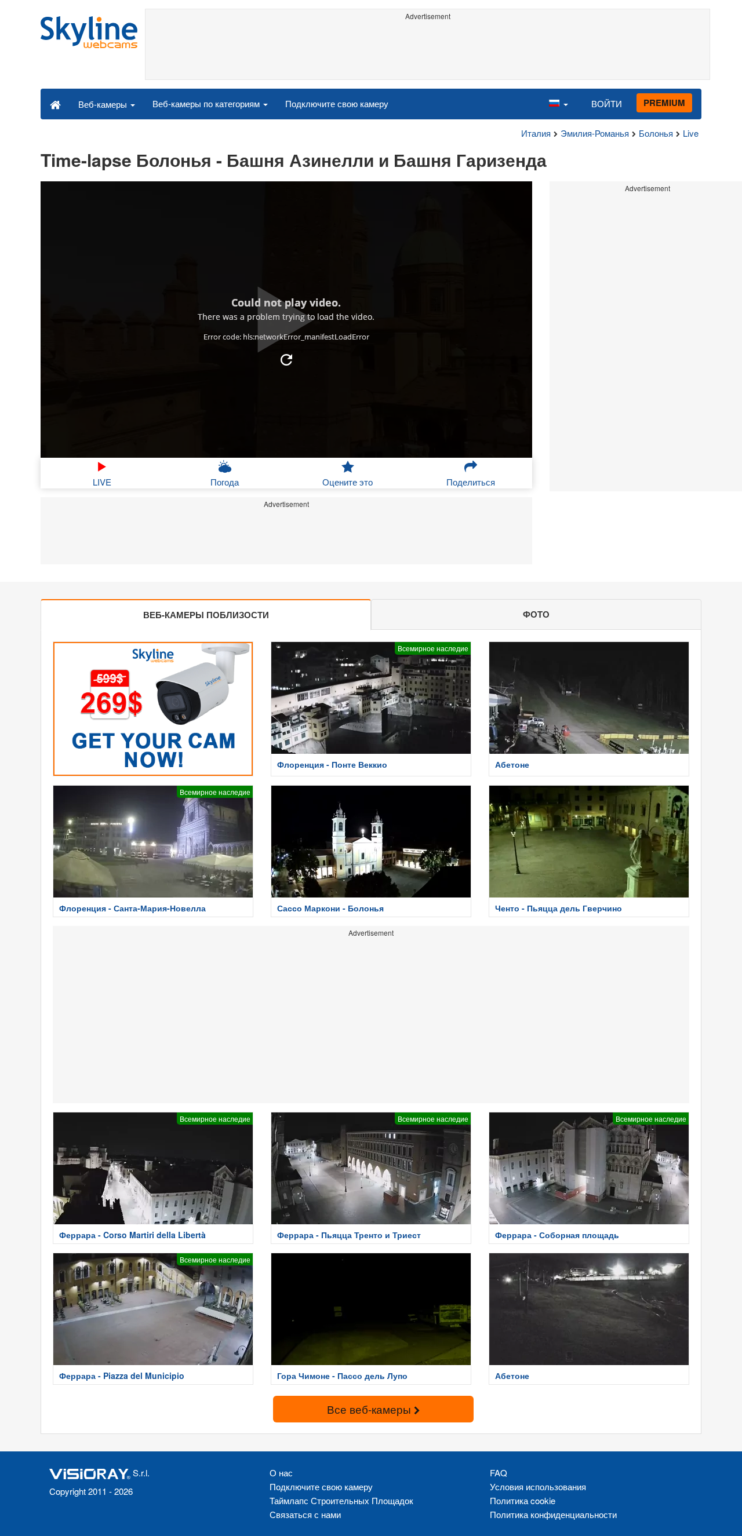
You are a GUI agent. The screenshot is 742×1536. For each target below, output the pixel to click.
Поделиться (470, 482)
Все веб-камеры (370, 1409)
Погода (224, 482)
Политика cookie (522, 1500)
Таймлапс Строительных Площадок (341, 1500)
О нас (281, 1472)
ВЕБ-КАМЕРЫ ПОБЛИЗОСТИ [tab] (206, 614)
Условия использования (538, 1486)
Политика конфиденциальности (553, 1514)
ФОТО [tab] (536, 614)
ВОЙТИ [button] (606, 103)
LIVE (102, 482)
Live (691, 133)
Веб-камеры (103, 104)
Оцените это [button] (347, 482)
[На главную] (55, 103)
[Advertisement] (428, 50)
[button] (558, 103)
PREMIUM (664, 102)
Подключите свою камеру (336, 103)
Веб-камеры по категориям (207, 103)
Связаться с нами (305, 1514)
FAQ (498, 1472)
